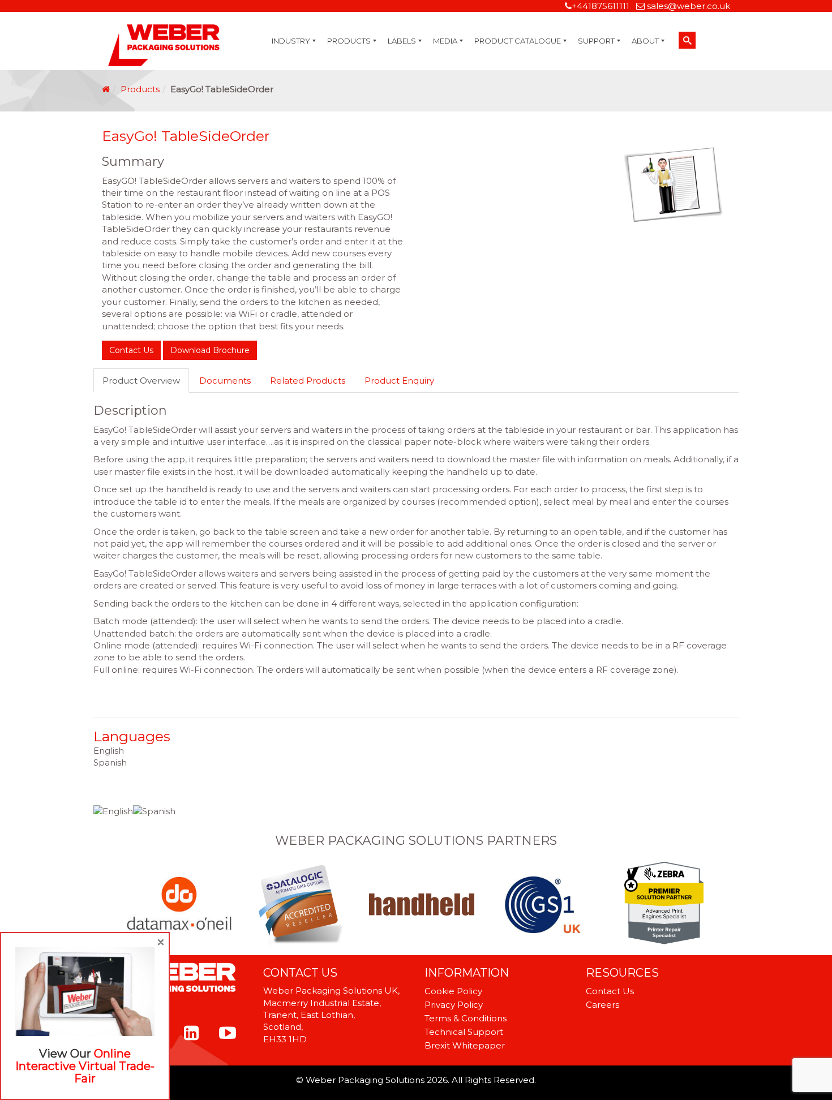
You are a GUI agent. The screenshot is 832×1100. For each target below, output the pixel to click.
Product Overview (141, 380)
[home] (106, 89)
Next (700, 904)
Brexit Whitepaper (464, 1045)
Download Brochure (210, 350)
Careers (602, 1004)
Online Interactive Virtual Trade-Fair (85, 1066)
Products (140, 89)
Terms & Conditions (465, 1018)
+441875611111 (600, 6)
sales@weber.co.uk (688, 6)
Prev (132, 904)
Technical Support (463, 1031)
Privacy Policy (453, 1004)
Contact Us (131, 350)
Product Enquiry (399, 380)
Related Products (307, 380)
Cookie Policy (453, 991)
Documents (225, 380)
